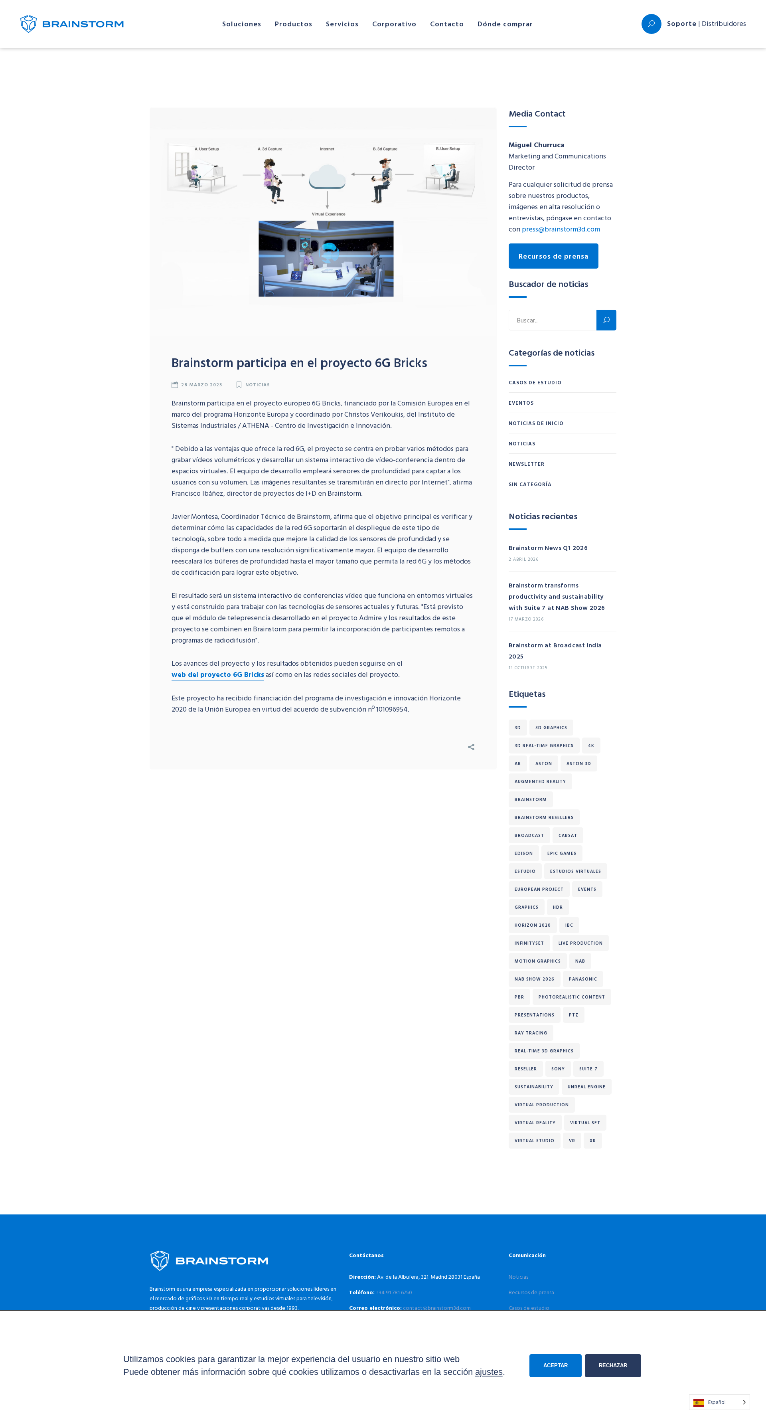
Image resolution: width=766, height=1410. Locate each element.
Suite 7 (588, 1069)
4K (591, 745)
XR (593, 1140)
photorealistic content (572, 997)
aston (543, 763)
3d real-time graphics (544, 745)
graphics (527, 907)
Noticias (257, 384)
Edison (524, 853)
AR (518, 763)
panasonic (583, 979)
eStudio (525, 871)
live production (581, 943)
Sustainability (534, 1087)
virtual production (542, 1105)
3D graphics (551, 727)
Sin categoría (530, 484)
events (587, 889)
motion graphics (538, 961)
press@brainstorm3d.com (561, 228)
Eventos (521, 403)
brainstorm (531, 799)
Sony (558, 1069)
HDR (558, 907)
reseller (526, 1069)
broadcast (529, 835)
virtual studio (535, 1140)
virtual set (585, 1122)
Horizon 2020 (533, 925)
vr (572, 1140)
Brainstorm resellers (544, 817)
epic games (561, 853)
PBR (519, 997)
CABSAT (568, 835)
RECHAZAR (613, 1365)
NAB (580, 961)
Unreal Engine (587, 1087)
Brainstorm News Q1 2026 (548, 547)
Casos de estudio (535, 382)
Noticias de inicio (536, 423)
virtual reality (535, 1122)
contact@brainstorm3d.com (437, 1307)
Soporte (682, 23)
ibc (569, 925)
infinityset (529, 943)
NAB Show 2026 (535, 979)
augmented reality (540, 781)
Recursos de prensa (553, 256)
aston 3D (579, 763)
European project (539, 889)
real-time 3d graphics (544, 1051)
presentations (535, 1015)
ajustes (489, 1372)
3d (518, 727)
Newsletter (527, 464)
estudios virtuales (575, 871)
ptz (573, 1015)
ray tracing (531, 1033)
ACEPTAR (555, 1365)
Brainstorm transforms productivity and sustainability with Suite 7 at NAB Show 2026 (557, 596)
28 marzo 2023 (201, 384)
